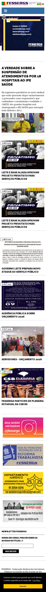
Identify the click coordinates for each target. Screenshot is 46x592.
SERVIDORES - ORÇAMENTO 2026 (22, 359)
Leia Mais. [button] (36, 580)
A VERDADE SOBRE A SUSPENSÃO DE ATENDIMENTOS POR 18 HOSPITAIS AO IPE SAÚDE (21, 76)
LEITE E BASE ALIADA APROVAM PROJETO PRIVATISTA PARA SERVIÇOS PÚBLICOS (20, 175)
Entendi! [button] (23, 586)
